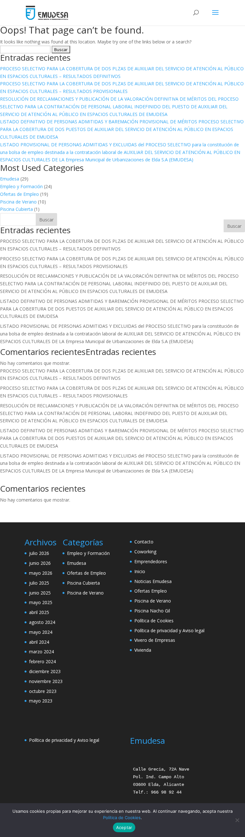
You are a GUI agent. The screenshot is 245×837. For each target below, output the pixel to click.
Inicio (139, 571)
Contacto (143, 542)
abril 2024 (39, 642)
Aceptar (124, 827)
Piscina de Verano (18, 202)
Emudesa (9, 179)
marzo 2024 (41, 652)
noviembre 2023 (46, 681)
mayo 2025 (40, 602)
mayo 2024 (40, 632)
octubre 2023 (42, 691)
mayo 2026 (40, 573)
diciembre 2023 (45, 671)
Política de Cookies (154, 621)
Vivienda (142, 650)
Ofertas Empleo (150, 591)
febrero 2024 (42, 661)
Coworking (145, 552)
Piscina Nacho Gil (152, 611)
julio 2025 (39, 583)
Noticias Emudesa (153, 581)
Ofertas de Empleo (19, 194)
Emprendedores (150, 561)
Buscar (234, 226)
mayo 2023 (40, 701)
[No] (237, 820)
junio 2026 (40, 563)
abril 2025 (39, 612)
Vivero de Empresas (154, 640)
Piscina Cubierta (16, 209)
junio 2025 (40, 593)
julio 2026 (39, 553)
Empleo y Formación (21, 186)
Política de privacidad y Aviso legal (169, 630)
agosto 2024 (42, 622)
